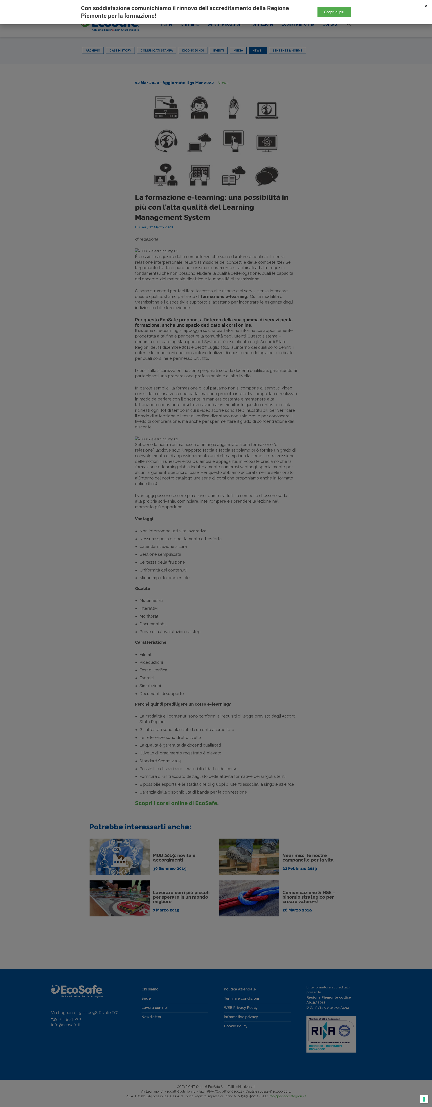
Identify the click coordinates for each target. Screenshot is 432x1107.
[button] (426, 6)
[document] (216, 553)
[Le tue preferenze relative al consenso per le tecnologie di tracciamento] (424, 1099)
